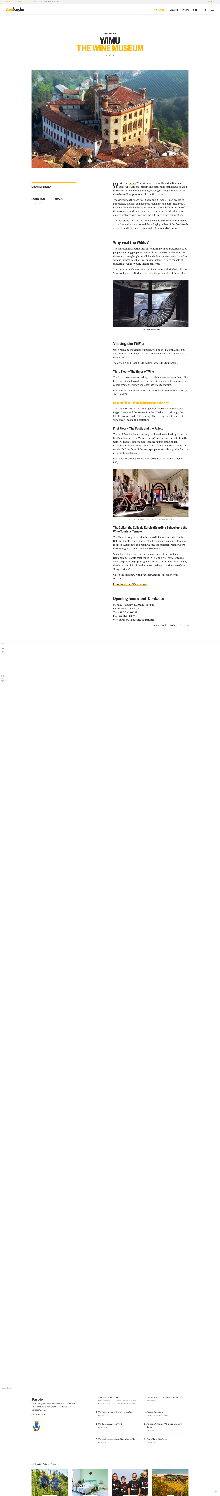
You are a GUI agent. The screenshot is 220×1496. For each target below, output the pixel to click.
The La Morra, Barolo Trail (110, 1424)
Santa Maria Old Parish (157, 1439)
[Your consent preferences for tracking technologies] (216, 1492)
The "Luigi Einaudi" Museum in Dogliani (115, 1412)
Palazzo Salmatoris (155, 1412)
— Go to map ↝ (38, 191)
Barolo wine (174, 190)
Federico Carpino (179, 625)
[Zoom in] (3, 645)
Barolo (111, 55)
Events (185, 10)
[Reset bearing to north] (3, 652)
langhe (15, 9)
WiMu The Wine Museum (109, 1397)
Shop (195, 10)
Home (8, 2)
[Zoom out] (3, 648)
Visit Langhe (18, 2)
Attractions (30, 2)
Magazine (174, 10)
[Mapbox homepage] (6, 1388)
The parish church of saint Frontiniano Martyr (118, 1439)
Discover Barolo (38, 1414)
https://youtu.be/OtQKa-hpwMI (130, 584)
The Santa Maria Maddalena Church (162, 1397)
